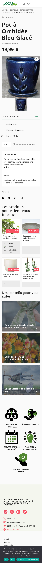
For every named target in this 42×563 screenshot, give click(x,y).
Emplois (6, 539)
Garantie (7, 542)
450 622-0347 (12, 519)
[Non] (39, 554)
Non (12, 559)
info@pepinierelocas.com (16, 522)
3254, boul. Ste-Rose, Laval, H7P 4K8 (21, 526)
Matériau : (10, 130)
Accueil (4, 10)
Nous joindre (8, 545)
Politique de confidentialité (28, 559)
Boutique (14, 10)
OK (6, 559)
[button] (36, 59)
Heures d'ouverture (14, 529)
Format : (9, 136)
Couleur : (9, 124)
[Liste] (28, 3)
